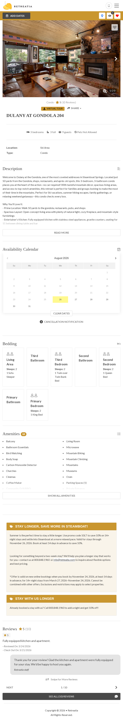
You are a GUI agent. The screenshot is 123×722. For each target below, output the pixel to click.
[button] (7, 59)
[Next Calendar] (115, 258)
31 (29, 306)
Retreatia (73, 710)
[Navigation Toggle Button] (116, 5)
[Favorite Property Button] (114, 27)
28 (91, 299)
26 (60, 299)
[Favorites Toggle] (117, 16)
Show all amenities (61, 495)
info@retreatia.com (64, 560)
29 (107, 299)
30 (14, 306)
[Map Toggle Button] (102, 16)
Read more (61, 232)
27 (76, 299)
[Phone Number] (109, 5)
